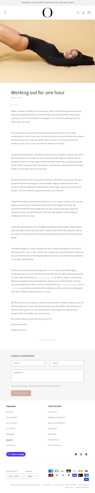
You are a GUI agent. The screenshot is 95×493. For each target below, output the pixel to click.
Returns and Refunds (56, 423)
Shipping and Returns (56, 417)
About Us (10, 412)
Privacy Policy (53, 440)
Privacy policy (58, 485)
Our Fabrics (10, 428)
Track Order (52, 428)
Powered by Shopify (34, 485)
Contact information (82, 487)
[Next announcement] (90, 2)
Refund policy (47, 485)
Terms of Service (54, 445)
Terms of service (71, 485)
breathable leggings (69, 284)
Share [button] (16, 105)
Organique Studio (45, 277)
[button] (5, 12)
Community (10, 445)
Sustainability (11, 417)
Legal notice (69, 487)
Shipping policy (84, 485)
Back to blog (49, 339)
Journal (9, 440)
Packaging (10, 434)
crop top (15, 288)
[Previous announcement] (5, 2)
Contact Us (52, 412)
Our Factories (11, 423)
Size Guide (52, 434)
